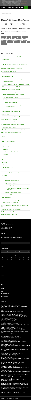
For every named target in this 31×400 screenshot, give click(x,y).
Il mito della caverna (14, 24)
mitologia (19, 40)
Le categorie (5, 149)
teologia (14, 21)
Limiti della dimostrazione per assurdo (13, 192)
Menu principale (29, 7)
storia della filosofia (6, 21)
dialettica (3, 19)
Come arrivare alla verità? (6, 194)
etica (15, 19)
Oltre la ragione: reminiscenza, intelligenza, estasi (13, 200)
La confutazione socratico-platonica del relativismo (13, 116)
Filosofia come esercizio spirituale (8, 211)
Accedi (2, 288)
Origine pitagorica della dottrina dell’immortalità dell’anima (14, 371)
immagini (13, 38)
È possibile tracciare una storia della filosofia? (11, 56)
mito (3, 40)
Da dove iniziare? (5, 59)
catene (8, 36)
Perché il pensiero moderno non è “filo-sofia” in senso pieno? (14, 384)
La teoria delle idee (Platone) (8, 122)
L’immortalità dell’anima (11, 185)
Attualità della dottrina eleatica (9, 127)
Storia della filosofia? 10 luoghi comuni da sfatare (11, 237)
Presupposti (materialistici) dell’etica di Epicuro (13, 94)
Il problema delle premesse (9, 164)
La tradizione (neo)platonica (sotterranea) (11, 209)
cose (19, 36)
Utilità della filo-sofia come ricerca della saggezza (13, 79)
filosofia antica (22, 19)
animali (3, 36)
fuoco (3, 38)
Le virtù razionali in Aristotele (9, 108)
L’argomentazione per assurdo (11, 183)
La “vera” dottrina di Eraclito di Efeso (9, 119)
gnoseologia (4, 20)
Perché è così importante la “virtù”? (10, 97)
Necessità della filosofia (7, 76)
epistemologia (10, 19)
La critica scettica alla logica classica (10, 170)
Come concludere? (6, 62)
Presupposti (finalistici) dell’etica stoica (9, 214)
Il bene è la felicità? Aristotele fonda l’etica (10, 89)
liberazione (19, 38)
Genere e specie (5, 146)
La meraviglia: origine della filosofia (8, 71)
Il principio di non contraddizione (9, 144)
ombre (25, 40)
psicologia (26, 20)
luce (25, 38)
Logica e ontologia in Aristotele (8, 141)
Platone (4, 42)
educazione (25, 36)
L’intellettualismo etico (8, 81)
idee (8, 38)
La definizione (5, 154)
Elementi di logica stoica (7, 167)
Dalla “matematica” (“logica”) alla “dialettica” (10, 172)
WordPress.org (4, 296)
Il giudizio (4, 159)
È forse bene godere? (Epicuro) (9, 92)
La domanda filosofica (7, 73)
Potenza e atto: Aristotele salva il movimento (11, 132)
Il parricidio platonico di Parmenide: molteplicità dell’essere (15, 129)
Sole (28, 42)
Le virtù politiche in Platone (11, 102)
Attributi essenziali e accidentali (10, 151)
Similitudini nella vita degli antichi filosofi (11, 111)
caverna (14, 36)
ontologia (15, 20)
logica (9, 20)
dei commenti (5, 293)
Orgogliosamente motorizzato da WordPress (9, 398)
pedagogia (20, 20)
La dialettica (4, 175)
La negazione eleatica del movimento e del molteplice (12, 124)
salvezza (23, 42)
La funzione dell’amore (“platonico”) (10, 202)
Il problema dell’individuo (8, 157)
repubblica (16, 42)
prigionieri (10, 42)
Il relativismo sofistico (6, 114)
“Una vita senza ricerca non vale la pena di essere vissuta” (16, 84)
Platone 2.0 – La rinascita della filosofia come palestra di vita (12, 7)
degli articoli (4, 291)
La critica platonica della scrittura (12, 180)
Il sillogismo (4, 162)
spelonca (4, 43)
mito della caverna (10, 40)
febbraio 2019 (4, 279)
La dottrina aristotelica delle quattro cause (11, 138)
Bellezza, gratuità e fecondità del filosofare (11, 86)
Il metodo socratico (7, 177)
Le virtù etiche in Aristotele (9, 99)
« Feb (2, 266)
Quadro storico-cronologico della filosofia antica (11, 68)
